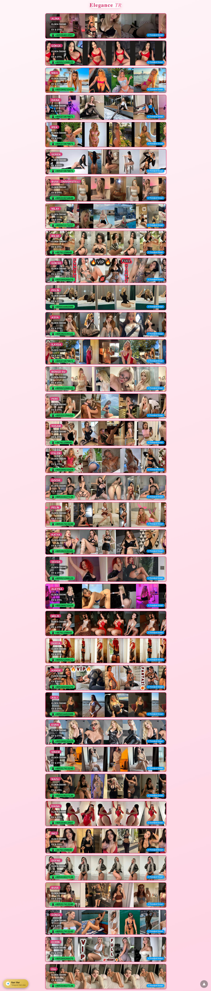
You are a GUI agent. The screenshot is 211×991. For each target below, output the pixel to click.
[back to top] (204, 984)
